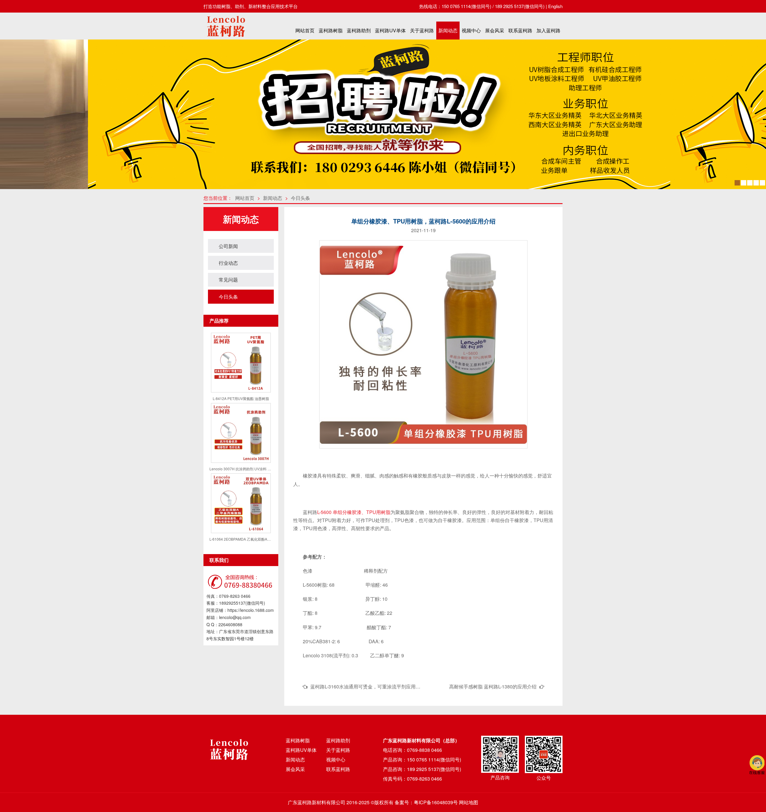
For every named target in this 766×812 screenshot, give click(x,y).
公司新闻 (228, 246)
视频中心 (471, 30)
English (555, 6)
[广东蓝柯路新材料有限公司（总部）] (225, 38)
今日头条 (300, 197)
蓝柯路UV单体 (390, 30)
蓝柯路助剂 (359, 30)
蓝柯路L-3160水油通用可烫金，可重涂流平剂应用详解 (367, 686)
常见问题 (228, 279)
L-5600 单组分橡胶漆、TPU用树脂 (353, 512)
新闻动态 (448, 30)
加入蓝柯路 (548, 30)
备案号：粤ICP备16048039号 (426, 802)
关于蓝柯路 (422, 30)
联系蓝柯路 (520, 30)
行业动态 (228, 262)
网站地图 (468, 802)
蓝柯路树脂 (331, 30)
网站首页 (304, 30)
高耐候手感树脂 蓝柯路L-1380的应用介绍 (492, 686)
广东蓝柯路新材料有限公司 (316, 802)
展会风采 (494, 30)
